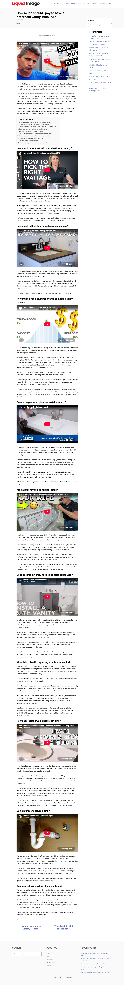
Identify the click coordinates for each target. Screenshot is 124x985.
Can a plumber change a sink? (29, 140)
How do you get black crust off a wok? (99, 78)
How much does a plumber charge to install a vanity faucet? (38, 127)
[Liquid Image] (26, 4)
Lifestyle (103, 4)
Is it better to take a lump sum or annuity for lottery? (99, 37)
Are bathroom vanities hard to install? (31, 131)
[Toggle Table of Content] (56, 119)
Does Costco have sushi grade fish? (100, 84)
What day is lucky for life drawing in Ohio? (98, 89)
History (94, 4)
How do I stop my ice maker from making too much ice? (99, 43)
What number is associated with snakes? (98, 49)
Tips (18, 919)
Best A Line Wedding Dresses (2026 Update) (99, 60)
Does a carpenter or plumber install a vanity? (33, 129)
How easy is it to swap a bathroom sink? (32, 138)
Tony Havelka (21, 19)
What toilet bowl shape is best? (98, 66)
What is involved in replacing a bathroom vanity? (34, 136)
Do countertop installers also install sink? (33, 143)
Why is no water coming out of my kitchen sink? (99, 54)
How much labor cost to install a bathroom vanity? (35, 122)
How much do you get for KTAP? (98, 72)
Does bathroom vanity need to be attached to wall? (35, 134)
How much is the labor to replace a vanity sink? (34, 124)
